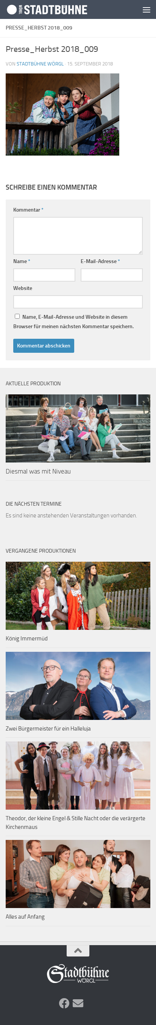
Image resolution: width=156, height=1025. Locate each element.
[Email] (78, 1003)
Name (21, 261)
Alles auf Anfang (25, 916)
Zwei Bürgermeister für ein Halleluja (48, 728)
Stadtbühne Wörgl (40, 64)
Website (22, 288)
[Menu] (146, 9)
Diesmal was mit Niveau (38, 471)
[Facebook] (64, 1003)
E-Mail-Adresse (100, 261)
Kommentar (28, 210)
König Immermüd (27, 638)
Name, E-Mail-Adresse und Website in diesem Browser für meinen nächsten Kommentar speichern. (73, 322)
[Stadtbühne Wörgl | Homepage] (61, 9)
